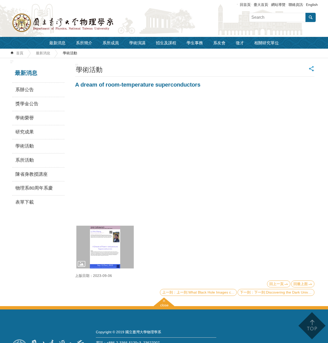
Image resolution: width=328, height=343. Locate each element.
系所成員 (110, 43)
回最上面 (300, 284)
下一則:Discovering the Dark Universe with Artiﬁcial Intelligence (284, 292)
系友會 (219, 43)
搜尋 (310, 17)
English (312, 5)
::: (11, 61)
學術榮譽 (24, 117)
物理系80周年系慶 (34, 188)
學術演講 (137, 43)
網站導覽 (278, 5)
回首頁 (245, 5)
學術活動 (70, 53)
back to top (311, 325)
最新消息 (57, 43)
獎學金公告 (26, 103)
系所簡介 (84, 43)
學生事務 (195, 43)
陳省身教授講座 (31, 174)
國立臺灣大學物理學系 (74, 23)
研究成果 (24, 131)
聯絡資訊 (296, 5)
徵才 (240, 43)
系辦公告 (24, 89)
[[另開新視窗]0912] (105, 247)
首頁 (19, 53)
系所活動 (24, 160)
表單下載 (24, 202)
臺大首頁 (261, 5)
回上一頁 (276, 284)
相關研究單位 (266, 43)
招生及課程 (166, 43)
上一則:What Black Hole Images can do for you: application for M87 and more (207, 292)
